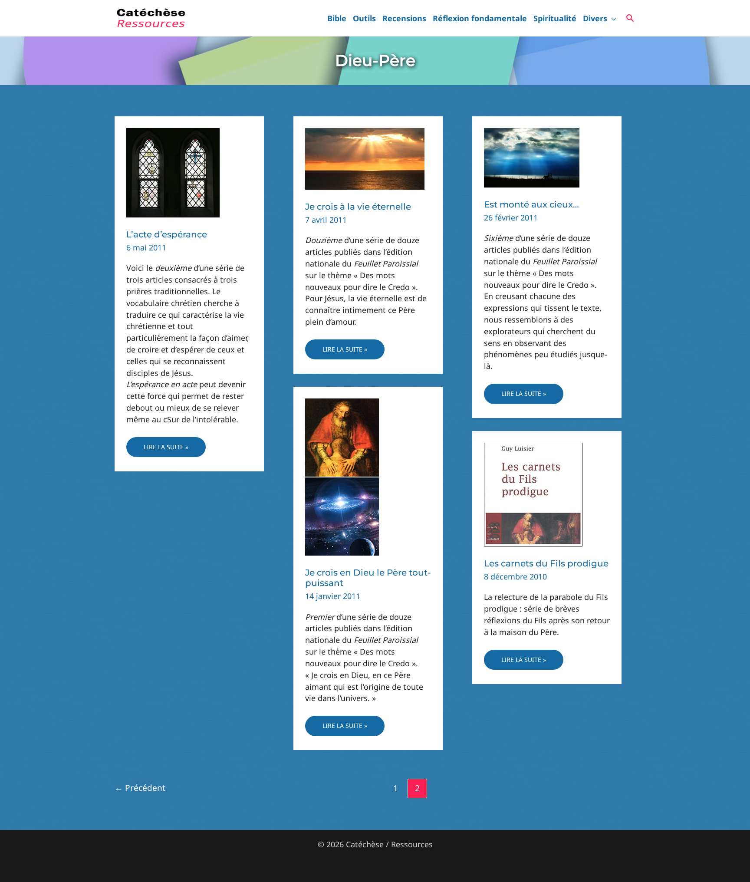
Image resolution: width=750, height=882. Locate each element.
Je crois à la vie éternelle (358, 206)
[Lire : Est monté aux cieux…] (531, 156)
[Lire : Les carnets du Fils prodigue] (533, 493)
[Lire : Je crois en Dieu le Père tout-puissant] (342, 476)
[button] (611, 18)
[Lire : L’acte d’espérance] (173, 172)
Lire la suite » (165, 449)
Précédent (140, 787)
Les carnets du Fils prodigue (546, 563)
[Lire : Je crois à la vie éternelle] (364, 158)
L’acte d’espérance (166, 234)
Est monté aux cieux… (531, 204)
